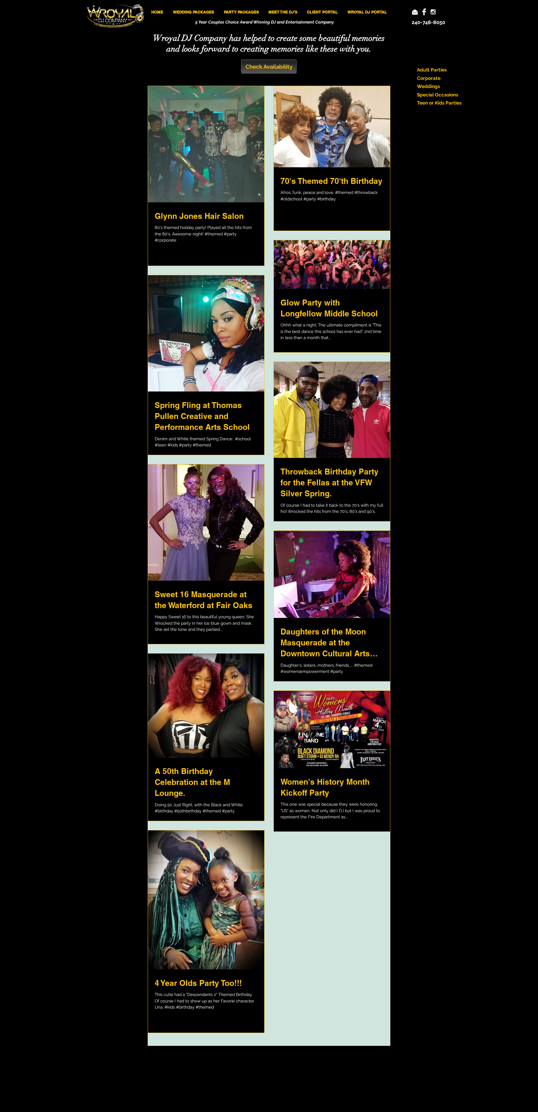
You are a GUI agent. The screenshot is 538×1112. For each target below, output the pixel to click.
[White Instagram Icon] (433, 11)
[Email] (415, 11)
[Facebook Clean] (424, 11)
